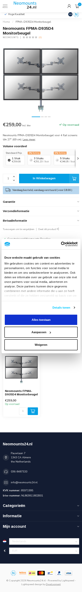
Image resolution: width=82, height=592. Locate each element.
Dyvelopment (53, 584)
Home (6, 22)
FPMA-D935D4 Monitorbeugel (33, 22)
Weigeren (41, 344)
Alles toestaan (41, 319)
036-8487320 (19, 471)
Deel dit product (47, 229)
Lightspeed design (31, 584)
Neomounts (10, 37)
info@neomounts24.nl (24, 482)
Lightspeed (68, 580)
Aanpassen (38, 332)
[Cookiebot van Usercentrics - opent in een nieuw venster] (61, 244)
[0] (77, 6)
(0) (40, 37)
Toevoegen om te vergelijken (18, 229)
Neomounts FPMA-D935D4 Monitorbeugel (21, 392)
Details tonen (61, 307)
